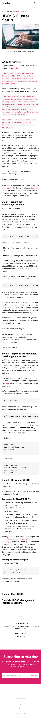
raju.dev (6, 3)
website (15, 68)
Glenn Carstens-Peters (20, 51)
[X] (20, 704)
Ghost (24, 713)
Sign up (20, 708)
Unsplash (31, 51)
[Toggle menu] (38, 3)
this (28, 196)
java (15, 11)
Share (20, 617)
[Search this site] (34, 3)
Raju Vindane (8, 11)
